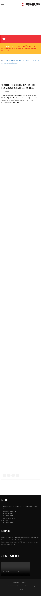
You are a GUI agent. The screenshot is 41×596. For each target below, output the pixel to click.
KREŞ (33, 586)
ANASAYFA (16, 582)
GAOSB (24, 582)
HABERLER (9, 46)
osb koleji (6, 91)
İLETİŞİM (21, 589)
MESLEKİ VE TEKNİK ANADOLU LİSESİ (17, 586)
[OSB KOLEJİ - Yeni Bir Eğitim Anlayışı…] (30, 4)
